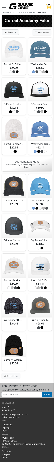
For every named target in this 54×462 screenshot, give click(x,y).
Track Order (7, 424)
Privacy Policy (8, 437)
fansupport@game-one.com (15, 414)
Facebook (6, 451)
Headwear (10, 32)
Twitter (5, 457)
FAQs (4, 430)
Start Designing (13, 56)
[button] (4, 6)
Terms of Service (9, 440)
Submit (47, 394)
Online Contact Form (11, 417)
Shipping (5, 427)
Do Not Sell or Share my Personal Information (23, 444)
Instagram (6, 454)
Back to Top (11, 375)
